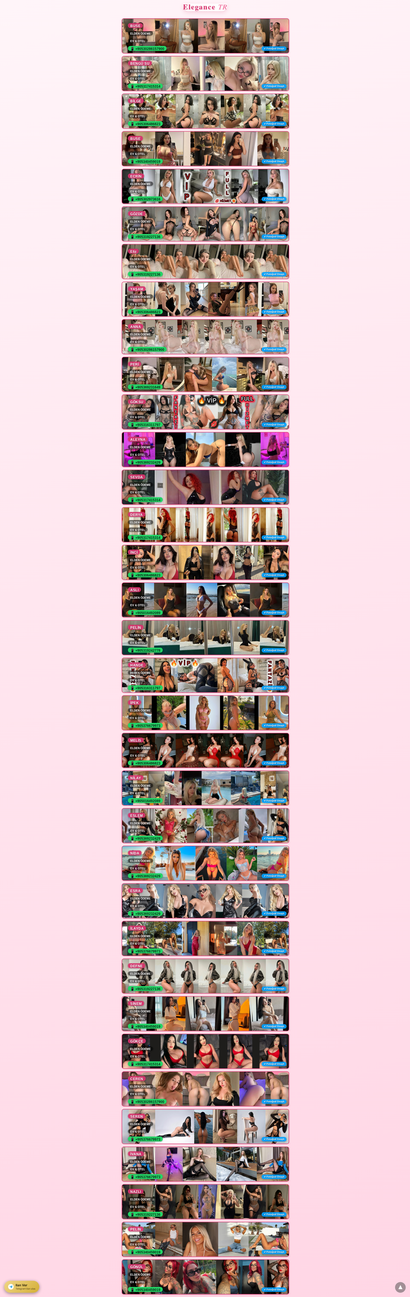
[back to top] (400, 1287)
